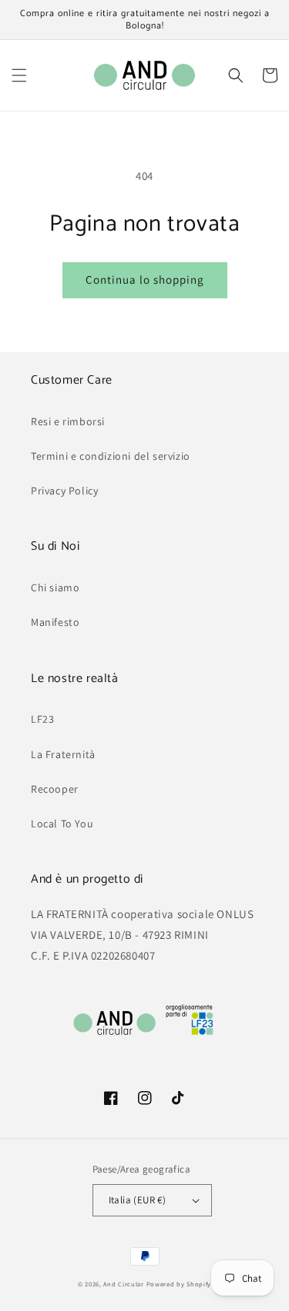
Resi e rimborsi (68, 421)
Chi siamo (55, 587)
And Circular (123, 1283)
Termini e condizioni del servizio (110, 456)
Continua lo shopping (145, 279)
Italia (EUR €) (137, 1199)
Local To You (62, 823)
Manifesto (55, 622)
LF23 (42, 719)
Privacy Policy (64, 490)
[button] (19, 75)
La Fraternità (63, 754)
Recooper (55, 789)
